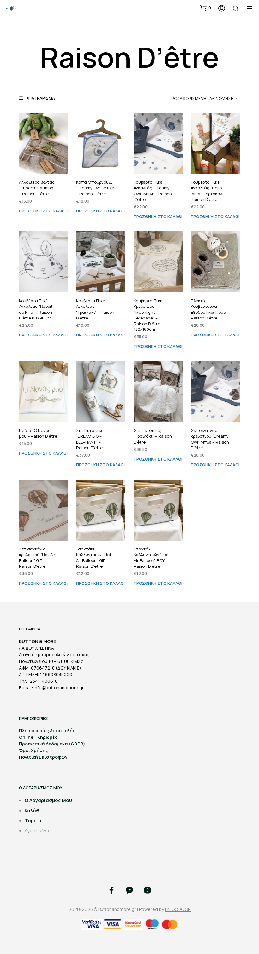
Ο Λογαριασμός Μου (48, 800)
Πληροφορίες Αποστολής (47, 730)
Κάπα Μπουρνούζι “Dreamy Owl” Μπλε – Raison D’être (95, 187)
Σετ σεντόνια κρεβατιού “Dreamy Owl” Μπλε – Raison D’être (210, 439)
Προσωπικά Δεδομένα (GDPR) (52, 744)
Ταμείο (33, 820)
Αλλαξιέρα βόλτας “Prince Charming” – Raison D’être (37, 187)
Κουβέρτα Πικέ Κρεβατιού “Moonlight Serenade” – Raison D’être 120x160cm (148, 315)
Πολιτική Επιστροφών (43, 757)
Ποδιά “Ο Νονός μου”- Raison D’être (38, 433)
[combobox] (193, 98)
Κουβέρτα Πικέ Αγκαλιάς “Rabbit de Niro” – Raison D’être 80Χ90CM (36, 309)
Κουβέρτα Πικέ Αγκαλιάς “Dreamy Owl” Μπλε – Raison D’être (153, 190)
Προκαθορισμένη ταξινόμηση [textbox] (201, 98)
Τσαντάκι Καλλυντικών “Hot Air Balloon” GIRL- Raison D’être (93, 557)
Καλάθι (33, 810)
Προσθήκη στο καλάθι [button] (43, 210)
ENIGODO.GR (178, 909)
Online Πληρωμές (38, 737)
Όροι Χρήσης (33, 750)
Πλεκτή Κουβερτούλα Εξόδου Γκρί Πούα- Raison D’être (209, 309)
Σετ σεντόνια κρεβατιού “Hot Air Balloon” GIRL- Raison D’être (37, 557)
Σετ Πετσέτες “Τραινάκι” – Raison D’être (153, 436)
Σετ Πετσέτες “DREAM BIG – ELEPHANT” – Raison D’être (90, 439)
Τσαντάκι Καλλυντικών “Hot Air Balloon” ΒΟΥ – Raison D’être (151, 557)
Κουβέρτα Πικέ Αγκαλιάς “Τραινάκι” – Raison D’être (95, 309)
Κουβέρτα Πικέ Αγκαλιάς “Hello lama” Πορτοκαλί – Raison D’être (209, 190)
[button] (205, 8)
